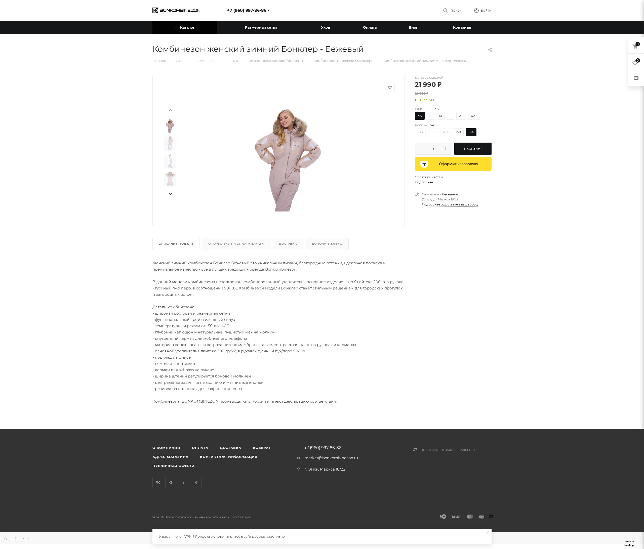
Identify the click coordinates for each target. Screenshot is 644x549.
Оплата (200, 448)
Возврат (262, 448)
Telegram (170, 482)
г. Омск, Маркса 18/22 (324, 469)
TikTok (196, 482)
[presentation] (170, 110)
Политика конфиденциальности (449, 450)
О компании (166, 448)
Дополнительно (327, 243)
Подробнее (424, 182)
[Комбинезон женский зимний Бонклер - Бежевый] (287, 155)
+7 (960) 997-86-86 (246, 10)
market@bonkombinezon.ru (331, 457)
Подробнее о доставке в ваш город (450, 204)
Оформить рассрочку (458, 164)
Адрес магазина (170, 457)
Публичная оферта (173, 466)
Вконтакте (157, 482)
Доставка (288, 243)
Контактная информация (229, 457)
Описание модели (176, 243)
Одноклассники (183, 482)
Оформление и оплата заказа (236, 243)
